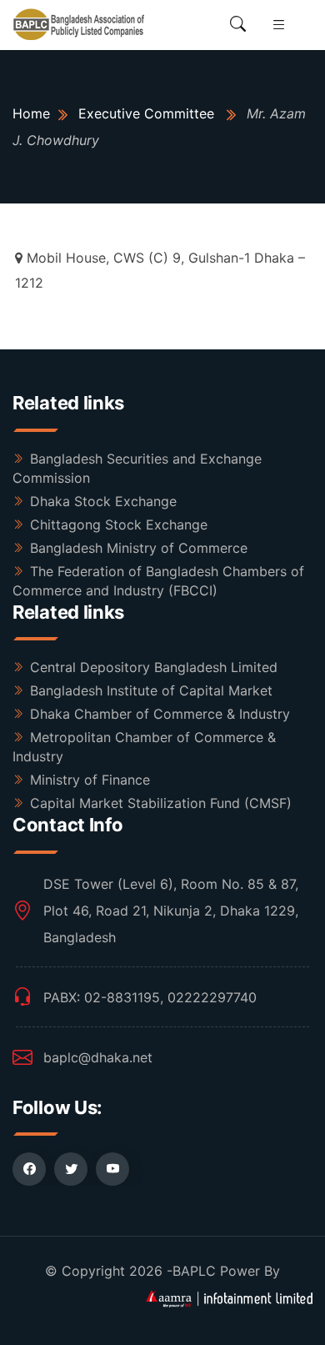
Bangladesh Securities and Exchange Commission (137, 468)
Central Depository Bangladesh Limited (154, 667)
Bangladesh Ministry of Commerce (139, 548)
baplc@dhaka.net (97, 1057)
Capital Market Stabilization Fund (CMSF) (161, 803)
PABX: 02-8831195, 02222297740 (150, 997)
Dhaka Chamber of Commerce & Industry (160, 713)
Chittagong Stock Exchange (119, 524)
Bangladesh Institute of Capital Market (151, 690)
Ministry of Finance (90, 779)
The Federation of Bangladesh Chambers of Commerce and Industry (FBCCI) (158, 581)
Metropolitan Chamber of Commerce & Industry (144, 747)
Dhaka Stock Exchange (103, 501)
